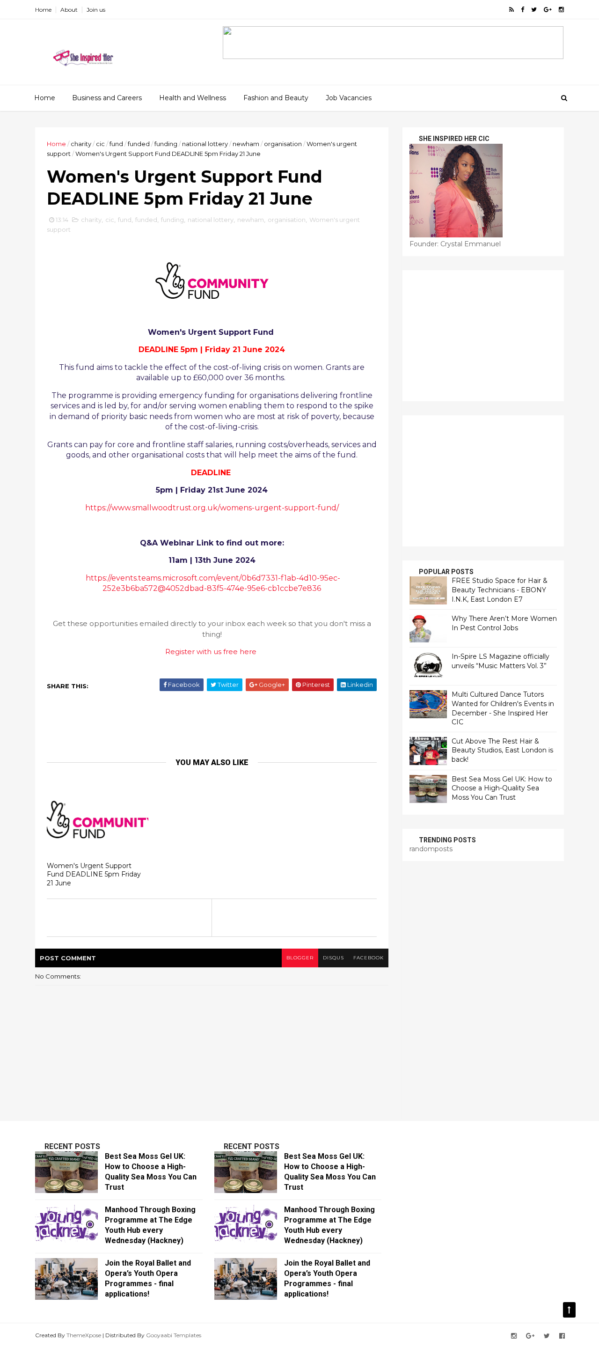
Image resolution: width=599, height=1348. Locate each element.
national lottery (205, 143)
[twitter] (534, 9)
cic (100, 143)
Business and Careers (107, 98)
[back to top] (569, 1310)
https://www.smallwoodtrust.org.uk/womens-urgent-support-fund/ (212, 507)
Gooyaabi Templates (173, 1335)
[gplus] (548, 9)
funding (165, 143)
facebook (368, 958)
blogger (300, 958)
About (69, 9)
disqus (333, 958)
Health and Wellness (192, 98)
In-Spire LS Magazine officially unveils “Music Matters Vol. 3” (500, 661)
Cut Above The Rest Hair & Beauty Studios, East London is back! (502, 750)
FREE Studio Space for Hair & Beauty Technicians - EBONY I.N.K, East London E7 (500, 589)
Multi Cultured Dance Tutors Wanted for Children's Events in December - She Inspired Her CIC (503, 708)
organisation (283, 143)
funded (139, 143)
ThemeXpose (83, 1335)
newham (246, 143)
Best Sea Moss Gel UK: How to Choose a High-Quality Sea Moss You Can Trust (502, 788)
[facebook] (522, 9)
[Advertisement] (215, 724)
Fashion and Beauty (275, 98)
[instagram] (561, 9)
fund (116, 143)
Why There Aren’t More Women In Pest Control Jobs (504, 623)
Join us (96, 9)
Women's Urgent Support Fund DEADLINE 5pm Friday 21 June (94, 874)
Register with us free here (210, 651)
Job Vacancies (349, 98)
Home (43, 9)
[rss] (511, 9)
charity (81, 143)
